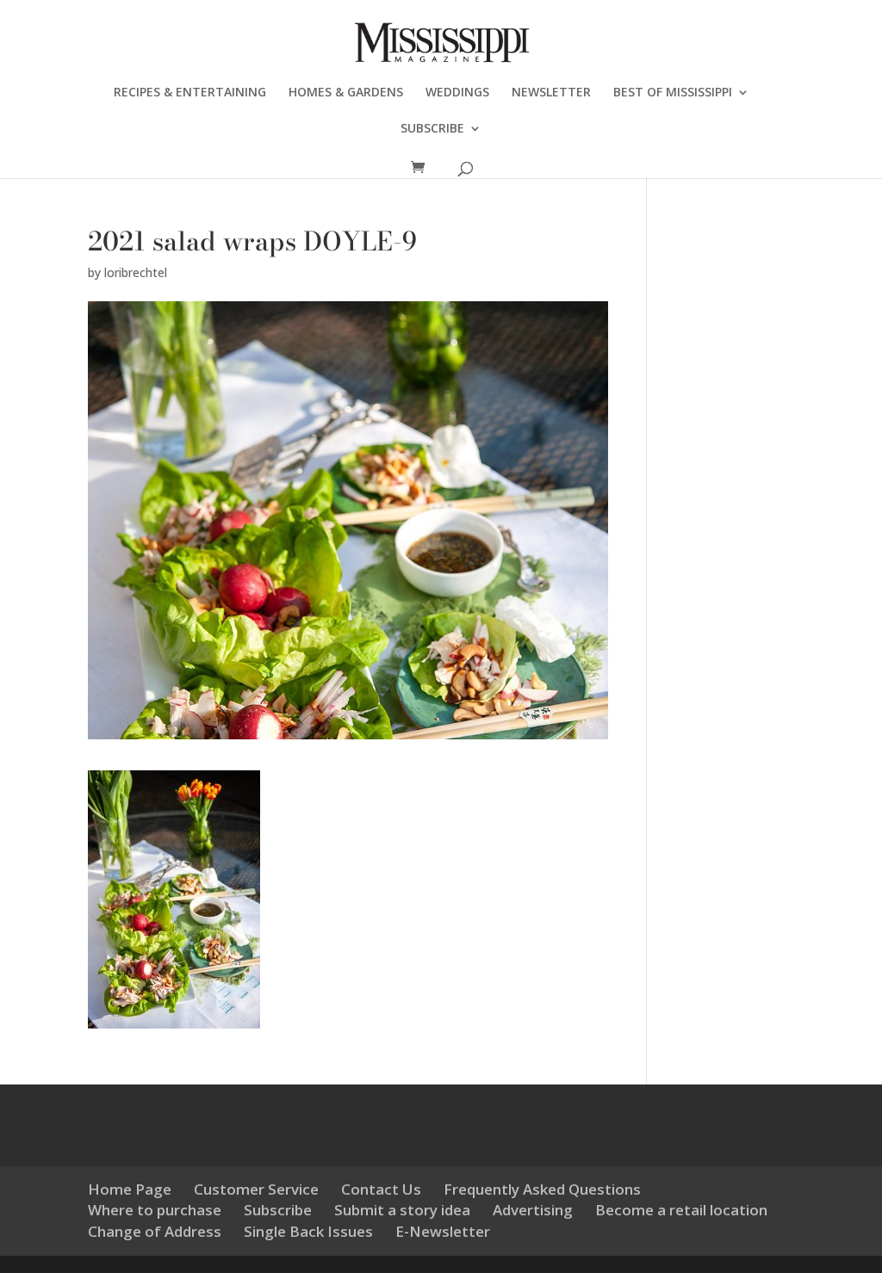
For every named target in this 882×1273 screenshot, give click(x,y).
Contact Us (381, 1189)
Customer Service (256, 1189)
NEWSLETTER (551, 93)
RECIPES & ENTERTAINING (190, 93)
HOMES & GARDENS (346, 93)
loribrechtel (135, 272)
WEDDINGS (457, 93)
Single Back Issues (308, 1231)
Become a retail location (681, 1210)
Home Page (129, 1189)
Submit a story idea (402, 1210)
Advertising (533, 1210)
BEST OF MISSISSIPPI (672, 93)
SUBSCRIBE (432, 129)
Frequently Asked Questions (542, 1189)
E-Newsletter (442, 1231)
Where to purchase (154, 1210)
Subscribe (278, 1210)
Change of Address (154, 1231)
